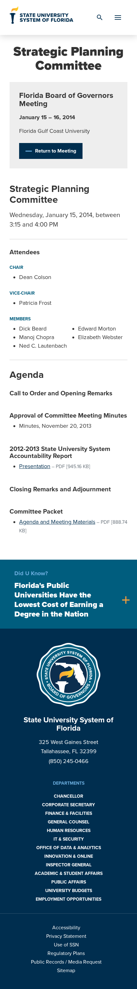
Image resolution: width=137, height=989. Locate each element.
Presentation (34, 466)
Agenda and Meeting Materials (57, 521)
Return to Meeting (55, 151)
